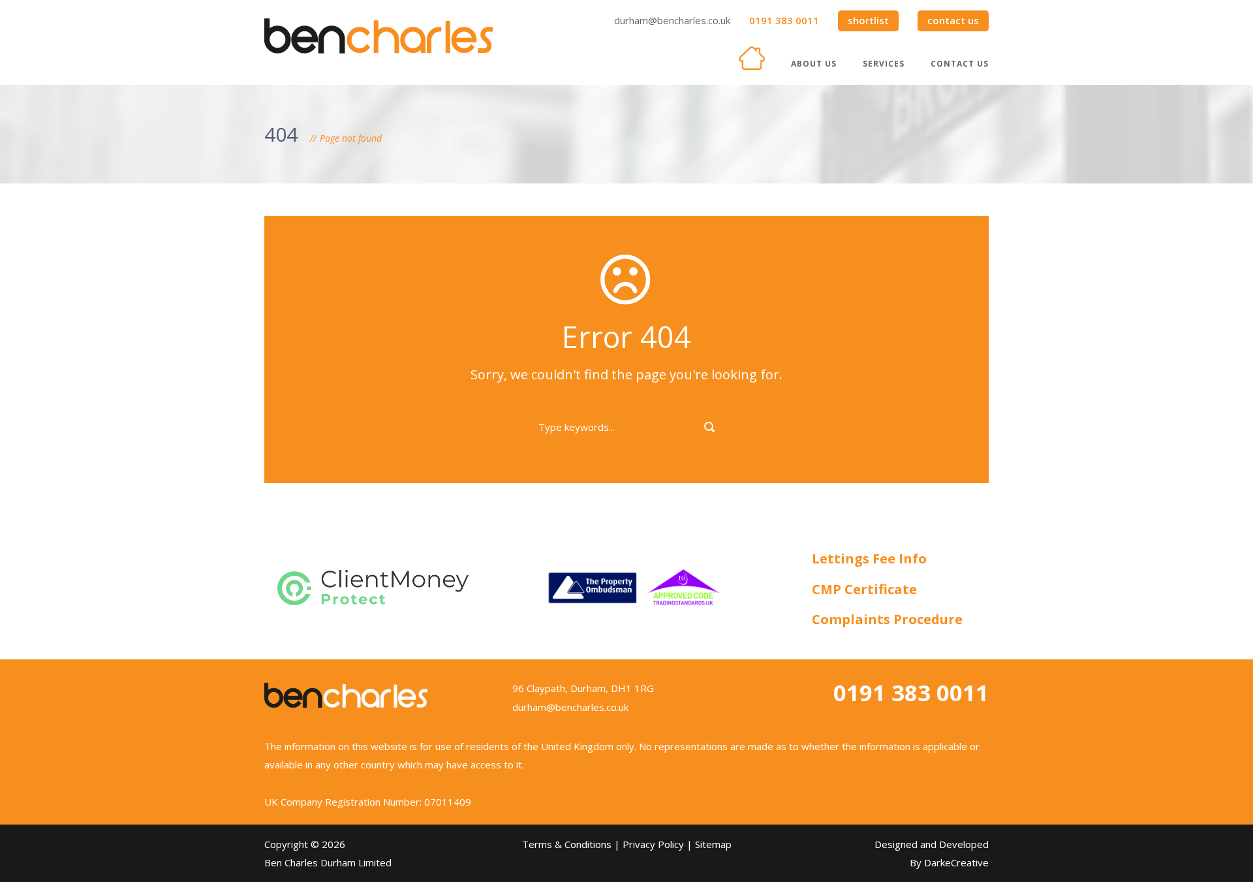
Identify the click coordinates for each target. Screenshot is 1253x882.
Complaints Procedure (887, 619)
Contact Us (960, 63)
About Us (814, 63)
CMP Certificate (864, 589)
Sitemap (713, 844)
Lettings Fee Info (869, 558)
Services (884, 63)
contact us (953, 20)
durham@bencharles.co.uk (672, 20)
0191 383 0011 (784, 20)
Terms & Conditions (566, 844)
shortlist (868, 20)
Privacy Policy (653, 844)
